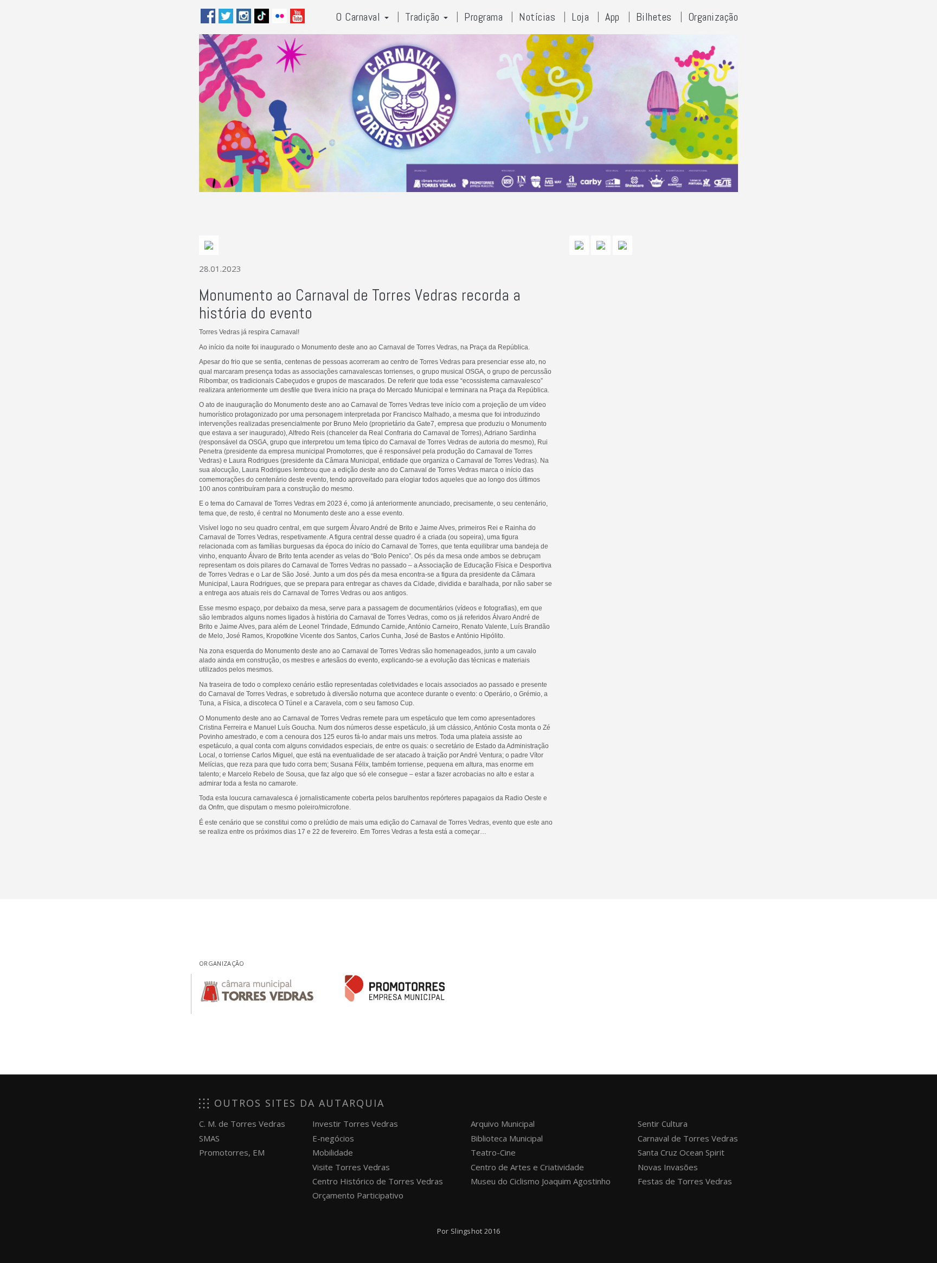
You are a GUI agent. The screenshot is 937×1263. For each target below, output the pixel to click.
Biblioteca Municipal (507, 1138)
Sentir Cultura (663, 1123)
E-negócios (333, 1138)
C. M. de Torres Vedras (242, 1123)
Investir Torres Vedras (355, 1123)
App (612, 17)
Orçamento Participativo (357, 1195)
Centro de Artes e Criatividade (527, 1167)
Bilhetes (654, 17)
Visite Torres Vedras (351, 1167)
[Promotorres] (395, 988)
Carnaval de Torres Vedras (688, 1138)
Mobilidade (332, 1152)
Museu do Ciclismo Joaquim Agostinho (541, 1181)
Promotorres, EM (232, 1152)
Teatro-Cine (493, 1152)
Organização (713, 17)
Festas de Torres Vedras (685, 1181)
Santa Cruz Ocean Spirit (681, 1152)
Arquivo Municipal (503, 1123)
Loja (580, 17)
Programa (483, 17)
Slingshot (467, 1231)
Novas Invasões (668, 1167)
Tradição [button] (424, 17)
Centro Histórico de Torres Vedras (377, 1181)
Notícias (537, 17)
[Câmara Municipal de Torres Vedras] (257, 988)
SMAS (209, 1138)
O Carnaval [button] (359, 17)
